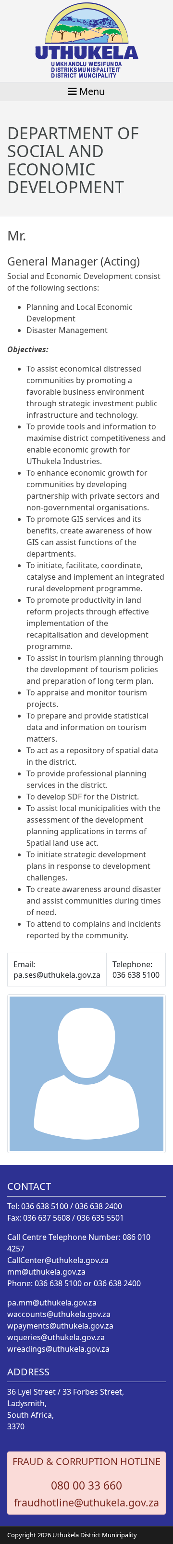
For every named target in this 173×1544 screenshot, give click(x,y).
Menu (91, 91)
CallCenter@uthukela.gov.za (58, 1260)
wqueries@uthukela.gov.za (56, 1337)
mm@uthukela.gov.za (46, 1271)
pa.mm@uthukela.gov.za (52, 1302)
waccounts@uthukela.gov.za (59, 1314)
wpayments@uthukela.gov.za (60, 1325)
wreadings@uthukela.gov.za (58, 1349)
